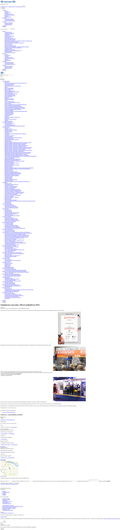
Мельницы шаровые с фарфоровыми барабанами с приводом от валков (18, 142)
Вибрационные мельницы (9, 158)
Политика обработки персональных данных (112, 518)
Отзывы (4, 21)
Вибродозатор (7, 266)
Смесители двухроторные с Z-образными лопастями (14, 192)
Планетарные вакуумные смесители (11, 184)
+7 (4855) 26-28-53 (3, 513)
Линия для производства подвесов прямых (13, 105)
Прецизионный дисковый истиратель (12, 139)
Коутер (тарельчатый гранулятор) (11, 213)
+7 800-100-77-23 (10, 513)
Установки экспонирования (10, 49)
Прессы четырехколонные (9, 90)
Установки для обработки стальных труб (12, 117)
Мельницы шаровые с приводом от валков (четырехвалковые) (16, 145)
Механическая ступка (9, 170)
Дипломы (6, 56)
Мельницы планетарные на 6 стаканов (12, 164)
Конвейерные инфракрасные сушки (11, 219)
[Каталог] (1, 76)
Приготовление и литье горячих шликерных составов (13, 506)
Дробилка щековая (8, 128)
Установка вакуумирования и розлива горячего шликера (15, 242)
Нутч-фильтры (7, 257)
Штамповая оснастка (9, 121)
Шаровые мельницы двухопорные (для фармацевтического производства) (18, 150)
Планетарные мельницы (9, 163)
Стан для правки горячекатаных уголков (12, 102)
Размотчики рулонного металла (10, 119)
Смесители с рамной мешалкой (10, 187)
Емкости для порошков (9, 273)
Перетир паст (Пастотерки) (10, 39)
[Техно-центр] (6, 487)
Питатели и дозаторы (9, 44)
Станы (6, 100)
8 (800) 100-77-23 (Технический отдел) (7, 419)
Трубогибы (7, 116)
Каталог (4, 31)
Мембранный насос (8, 286)
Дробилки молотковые (9, 138)
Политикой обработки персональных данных (9, 484)
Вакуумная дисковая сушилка (10, 221)
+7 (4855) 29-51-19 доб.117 (5, 444)
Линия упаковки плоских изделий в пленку (13, 294)
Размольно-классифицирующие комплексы (13, 172)
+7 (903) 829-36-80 (11, 457)
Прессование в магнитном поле (11, 248)
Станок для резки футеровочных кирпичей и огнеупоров (15, 270)
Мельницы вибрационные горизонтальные (13, 159)
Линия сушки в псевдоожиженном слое (12, 220)
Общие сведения (8, 16)
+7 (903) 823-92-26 (3, 439)
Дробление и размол (8, 34)
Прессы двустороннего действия (11, 93)
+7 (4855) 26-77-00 (3, 457)
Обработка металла (8, 23)
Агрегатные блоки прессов (10, 94)
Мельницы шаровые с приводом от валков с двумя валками (16, 143)
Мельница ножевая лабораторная (11, 179)
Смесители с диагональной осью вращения (13, 195)
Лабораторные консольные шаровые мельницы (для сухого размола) (17, 153)
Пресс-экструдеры (8, 43)
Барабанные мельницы (9, 180)
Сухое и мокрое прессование (10, 250)
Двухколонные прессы (9, 92)
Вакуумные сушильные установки (9, 508)
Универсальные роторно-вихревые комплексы (13, 137)
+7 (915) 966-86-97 (11, 433)
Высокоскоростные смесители (10, 205)
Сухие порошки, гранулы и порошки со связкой (14, 193)
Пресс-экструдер (8, 261)
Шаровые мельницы (8, 141)
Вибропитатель (7, 264)
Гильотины (7, 97)
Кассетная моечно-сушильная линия (11, 291)
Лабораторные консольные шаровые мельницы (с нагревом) (16, 154)
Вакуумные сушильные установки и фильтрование (14, 42)
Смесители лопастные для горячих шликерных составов (15, 234)
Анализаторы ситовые (9, 223)
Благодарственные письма (10, 58)
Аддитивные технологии (9, 33)
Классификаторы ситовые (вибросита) (12, 226)
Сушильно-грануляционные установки (12, 212)
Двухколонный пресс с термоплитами (12, 91)
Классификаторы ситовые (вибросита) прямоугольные (15, 228)
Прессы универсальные (9, 87)
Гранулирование (6, 208)
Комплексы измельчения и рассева (11, 171)
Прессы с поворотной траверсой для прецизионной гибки (15, 83)
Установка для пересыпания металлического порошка (15, 125)
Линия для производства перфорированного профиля (15, 107)
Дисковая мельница (8, 177)
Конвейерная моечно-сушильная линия (12, 290)
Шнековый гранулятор (9, 214)
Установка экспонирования (10, 283)
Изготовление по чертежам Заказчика (12, 296)
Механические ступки (9, 169)
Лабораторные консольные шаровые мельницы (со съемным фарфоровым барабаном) (21, 156)
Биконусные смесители (9, 196)
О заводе (4, 10)
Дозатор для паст (8, 265)
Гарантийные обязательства (10, 20)
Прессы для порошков (9, 251)
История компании (6, 492)
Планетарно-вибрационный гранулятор (12, 215)
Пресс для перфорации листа (10, 95)
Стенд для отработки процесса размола (12, 157)
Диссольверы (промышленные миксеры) (12, 189)
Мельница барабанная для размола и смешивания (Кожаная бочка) (17, 181)
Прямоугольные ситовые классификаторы (12, 227)
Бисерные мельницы (8, 165)
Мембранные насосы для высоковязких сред (13, 50)
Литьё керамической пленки (10, 243)
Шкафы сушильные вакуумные (10, 256)
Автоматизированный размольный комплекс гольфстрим (15, 133)
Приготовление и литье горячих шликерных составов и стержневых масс (18, 40)
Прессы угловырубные (9, 88)
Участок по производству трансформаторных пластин (15, 108)
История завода (8, 12)
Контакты (4, 26)
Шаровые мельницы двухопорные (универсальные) (14, 151)
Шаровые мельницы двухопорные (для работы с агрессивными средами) (18, 147)
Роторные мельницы (8, 136)
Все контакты (2, 446)
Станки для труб (8, 115)
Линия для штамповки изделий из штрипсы (13, 109)
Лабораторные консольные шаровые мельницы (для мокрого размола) (18, 152)
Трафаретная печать (8, 24)
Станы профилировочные (9, 101)
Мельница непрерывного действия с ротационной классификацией (17, 168)
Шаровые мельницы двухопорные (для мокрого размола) (15, 146)
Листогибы (7, 82)
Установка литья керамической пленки (12, 244)
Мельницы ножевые (8, 178)
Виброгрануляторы (8, 211)
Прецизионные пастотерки (10, 231)
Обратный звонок (3, 516)
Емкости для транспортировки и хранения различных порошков (17, 46)
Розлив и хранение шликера (10, 240)
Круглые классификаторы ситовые (11, 225)
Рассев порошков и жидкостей (10, 38)
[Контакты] (9, 475)
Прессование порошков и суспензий (11, 41)
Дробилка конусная (8, 130)
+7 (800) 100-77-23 (3, 6)
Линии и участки (8, 103)
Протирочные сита (8, 210)
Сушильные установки (7, 216)
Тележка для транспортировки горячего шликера (14, 241)
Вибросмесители (8, 201)
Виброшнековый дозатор (9, 267)
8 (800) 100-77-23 (3, 452)
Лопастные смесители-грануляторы (11, 207)
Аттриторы (7, 132)
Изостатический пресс (9, 247)
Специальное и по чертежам (10, 52)
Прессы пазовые (8, 89)
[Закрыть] (1, 523)
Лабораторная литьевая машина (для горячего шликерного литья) (17, 235)
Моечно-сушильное (8, 51)
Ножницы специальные (9, 99)
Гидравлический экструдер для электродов (13, 260)
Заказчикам (5, 17)
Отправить (108, 481)
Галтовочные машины (9, 114)
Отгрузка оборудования (9, 19)
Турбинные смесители (9, 185)
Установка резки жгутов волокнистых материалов (14, 295)
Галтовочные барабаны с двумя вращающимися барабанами (16, 111)
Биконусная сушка (8, 254)
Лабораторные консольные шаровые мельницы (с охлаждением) (17, 155)
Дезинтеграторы (8, 140)
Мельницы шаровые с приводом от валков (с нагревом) (15, 144)
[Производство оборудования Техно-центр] (6, 2)
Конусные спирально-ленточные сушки (12, 255)
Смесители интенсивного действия (11, 206)
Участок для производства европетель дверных (13, 106)
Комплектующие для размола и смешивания (13, 47)
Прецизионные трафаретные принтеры (12, 278)
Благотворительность (9, 57)
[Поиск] (24, 6)
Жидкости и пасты (8, 183)
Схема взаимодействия (9, 18)
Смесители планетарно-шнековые (11, 194)
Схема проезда (14, 427)
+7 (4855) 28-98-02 (3, 433)
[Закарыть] (13, 29)
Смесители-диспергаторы (9, 188)
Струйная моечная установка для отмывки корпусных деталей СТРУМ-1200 (19, 289)
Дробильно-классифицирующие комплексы (13, 173)
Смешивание (7, 35)
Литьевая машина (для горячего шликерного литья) (14, 239)
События (4, 25)
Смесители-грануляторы (7, 203)
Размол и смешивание (9, 22)
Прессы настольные (8, 96)
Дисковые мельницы (8, 176)
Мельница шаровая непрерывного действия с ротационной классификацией (19, 167)
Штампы (6, 120)
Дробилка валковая (8, 131)
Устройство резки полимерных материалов (13, 297)
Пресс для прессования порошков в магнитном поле (14, 249)
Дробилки (7, 127)
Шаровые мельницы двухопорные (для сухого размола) (15, 149)
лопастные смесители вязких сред (9, 412)
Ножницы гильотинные (9, 98)
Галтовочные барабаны (9, 110)
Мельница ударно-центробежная (11, 129)
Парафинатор (7, 298)
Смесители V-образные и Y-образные (12, 197)
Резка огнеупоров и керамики (10, 45)
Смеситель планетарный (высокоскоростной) (13, 190)
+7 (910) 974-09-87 (14, 444)
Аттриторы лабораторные (9, 135)
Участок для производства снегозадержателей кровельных (15, 104)
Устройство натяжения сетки (10, 279)
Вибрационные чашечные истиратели (12, 174)
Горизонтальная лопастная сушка (11, 218)
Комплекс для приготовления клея (11, 186)
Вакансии (6, 15)
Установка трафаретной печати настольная (13, 280)
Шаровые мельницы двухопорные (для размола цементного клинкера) (18, 148)
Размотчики (7, 118)
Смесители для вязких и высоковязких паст (13, 191)
